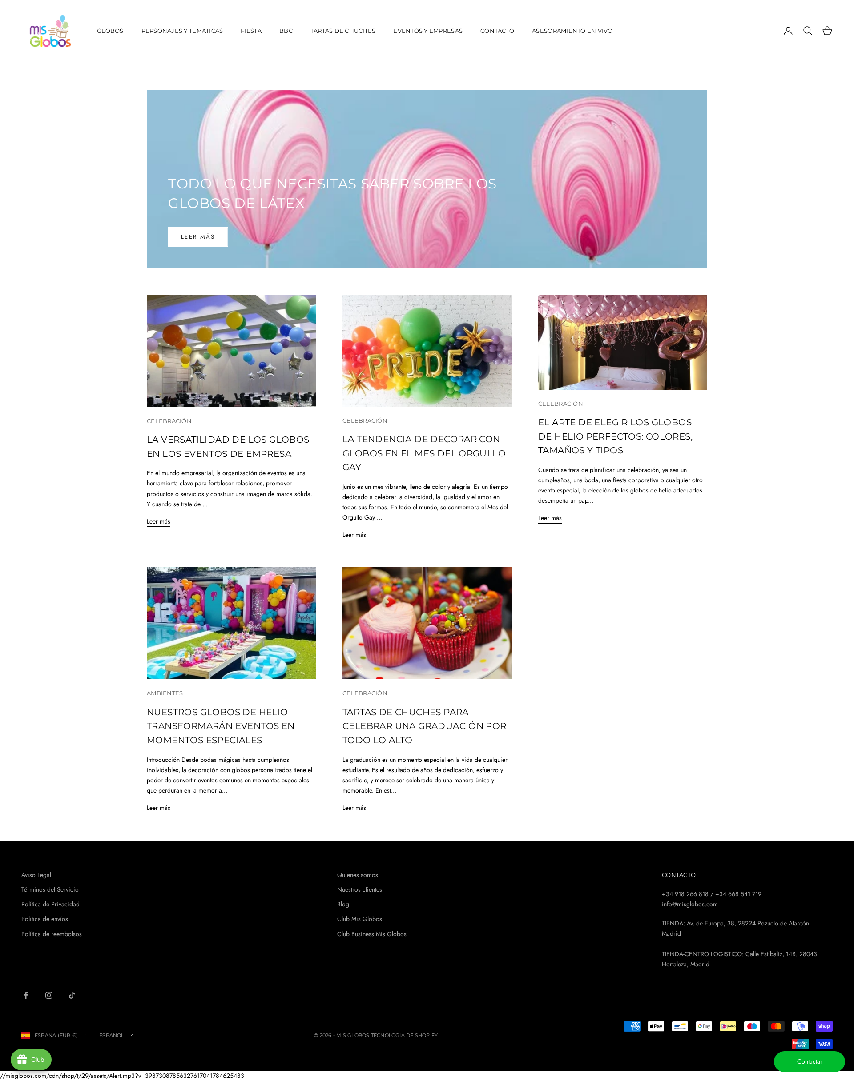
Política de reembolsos (51, 933)
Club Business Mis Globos (372, 933)
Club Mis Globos (359, 918)
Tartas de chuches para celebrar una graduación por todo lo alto (424, 726)
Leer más (198, 236)
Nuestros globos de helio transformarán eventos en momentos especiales (221, 726)
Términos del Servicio (50, 889)
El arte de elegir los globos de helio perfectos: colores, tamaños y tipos (615, 436)
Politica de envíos (44, 918)
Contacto (497, 30)
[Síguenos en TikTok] (72, 995)
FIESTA (251, 30)
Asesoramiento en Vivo (572, 30)
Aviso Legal (36, 874)
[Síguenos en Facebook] (25, 995)
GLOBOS (110, 30)
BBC (286, 30)
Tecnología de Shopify (404, 1035)
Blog (343, 904)
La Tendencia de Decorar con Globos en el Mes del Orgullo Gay (424, 453)
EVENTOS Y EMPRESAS (428, 30)
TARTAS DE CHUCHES (343, 30)
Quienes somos (357, 874)
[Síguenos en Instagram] (48, 995)
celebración (169, 420)
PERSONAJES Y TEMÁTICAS (182, 30)
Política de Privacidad (50, 904)
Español (111, 1035)
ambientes (165, 693)
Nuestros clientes (359, 889)
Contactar (809, 1061)
